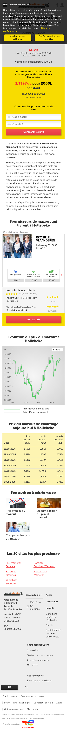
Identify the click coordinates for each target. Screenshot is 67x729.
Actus (59, 703)
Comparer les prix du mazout (18, 537)
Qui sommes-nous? (14, 709)
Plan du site (32, 709)
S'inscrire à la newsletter (39, 680)
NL (26, 687)
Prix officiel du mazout (15, 512)
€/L (23, 83)
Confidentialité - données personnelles (54, 633)
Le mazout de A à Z (43, 703)
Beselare (10, 566)
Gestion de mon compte (40, 655)
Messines (11, 575)
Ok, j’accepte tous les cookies (49, 37)
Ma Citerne (32, 665)
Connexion (32, 650)
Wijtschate (11, 580)
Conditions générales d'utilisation (51, 617)
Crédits (49, 625)
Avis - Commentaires (38, 660)
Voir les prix (33, 319)
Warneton (39, 575)
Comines (38, 563)
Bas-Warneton (13, 563)
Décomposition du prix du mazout (47, 514)
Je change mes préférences (17, 37)
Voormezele (40, 571)
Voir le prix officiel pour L (32, 61)
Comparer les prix (33, 131)
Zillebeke (11, 583)
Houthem (11, 571)
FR (9, 687)
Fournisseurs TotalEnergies (17, 703)
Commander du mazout (33, 696)
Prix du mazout (9, 696)
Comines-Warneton (44, 566)
